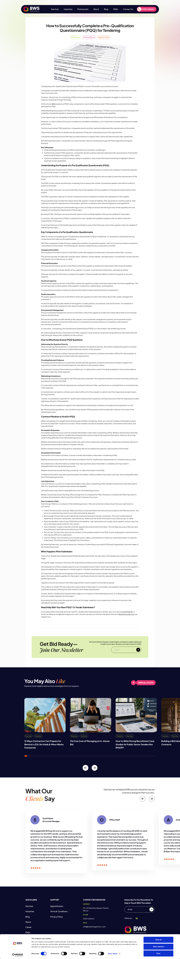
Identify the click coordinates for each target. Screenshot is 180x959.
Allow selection (158, 946)
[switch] (64, 953)
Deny (158, 953)
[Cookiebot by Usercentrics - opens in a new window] (18, 954)
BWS (54, 104)
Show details (112, 954)
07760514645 (126, 612)
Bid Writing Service (126, 614)
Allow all (158, 940)
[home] (31, 9)
